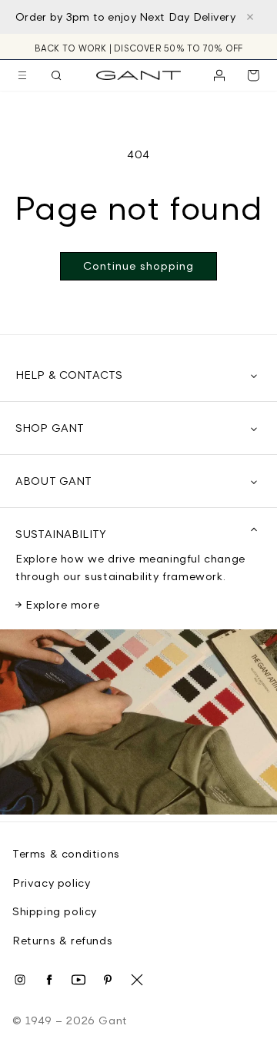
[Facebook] (49, 979)
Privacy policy (51, 882)
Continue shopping (138, 265)
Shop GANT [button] (49, 427)
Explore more (62, 604)
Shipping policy (54, 911)
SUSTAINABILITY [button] (60, 533)
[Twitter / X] (137, 979)
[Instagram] (20, 979)
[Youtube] (78, 979)
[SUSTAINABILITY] (138, 725)
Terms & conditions (66, 853)
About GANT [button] (53, 480)
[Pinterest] (107, 979)
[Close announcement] (250, 17)
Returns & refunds (62, 940)
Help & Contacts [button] (68, 374)
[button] (22, 75)
